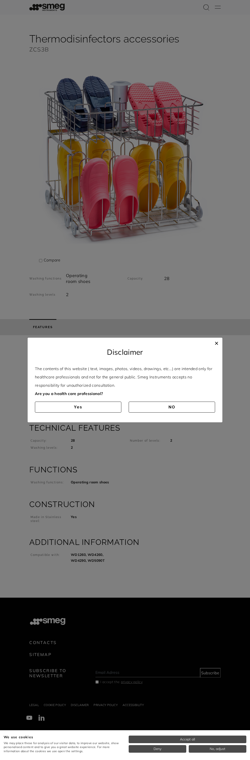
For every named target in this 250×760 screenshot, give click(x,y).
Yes (78, 407)
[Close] (216, 342)
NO (171, 407)
